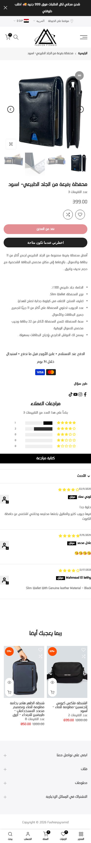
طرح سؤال (80, 384)
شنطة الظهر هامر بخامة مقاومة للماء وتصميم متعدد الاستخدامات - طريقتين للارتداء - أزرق (27, 709)
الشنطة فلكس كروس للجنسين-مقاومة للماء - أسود (69, 707)
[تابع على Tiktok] (70, 394)
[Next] (10, 109)
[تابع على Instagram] (80, 394)
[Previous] (80, 109)
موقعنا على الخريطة (58, 21)
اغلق (5, 7)
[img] (68, 490)
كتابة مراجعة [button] (45, 458)
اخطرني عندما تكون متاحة (45, 242)
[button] (66, 423)
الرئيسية (82, 53)
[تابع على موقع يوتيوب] (75, 394)
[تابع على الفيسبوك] (85, 394)
